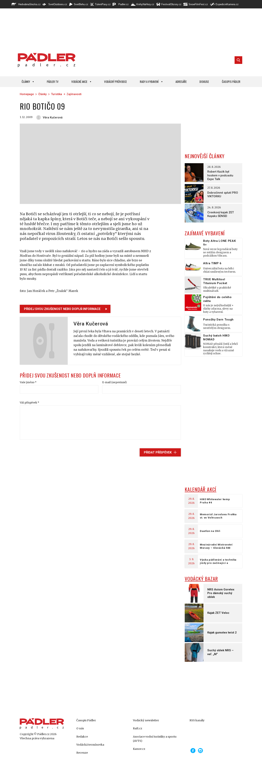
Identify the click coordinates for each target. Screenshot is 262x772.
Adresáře (181, 81)
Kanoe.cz (139, 749)
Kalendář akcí (200, 489)
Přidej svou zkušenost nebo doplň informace (62, 309)
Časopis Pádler (231, 81)
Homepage (27, 94)
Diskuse (204, 81)
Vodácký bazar (201, 578)
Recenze (82, 752)
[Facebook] (192, 750)
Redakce (82, 736)
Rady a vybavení (149, 81)
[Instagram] (200, 750)
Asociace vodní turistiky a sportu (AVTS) (154, 739)
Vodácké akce (79, 81)
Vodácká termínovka (90, 744)
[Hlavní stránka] (45, 60)
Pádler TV (52, 81)
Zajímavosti (74, 94)
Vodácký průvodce (115, 81)
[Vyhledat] (238, 60)
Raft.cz (137, 728)
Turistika (56, 94)
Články (26, 81)
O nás (80, 728)
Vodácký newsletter (146, 720)
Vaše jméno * (28, 382)
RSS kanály (196, 720)
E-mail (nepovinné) (114, 382)
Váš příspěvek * (29, 402)
